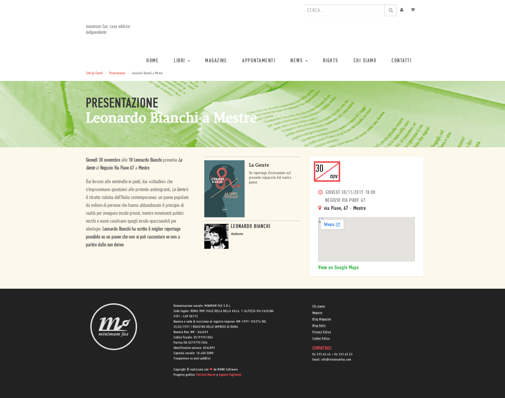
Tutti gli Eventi (94, 73)
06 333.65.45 (321, 354)
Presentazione (117, 73)
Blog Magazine (321, 319)
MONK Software (227, 369)
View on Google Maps (338, 268)
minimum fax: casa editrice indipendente (108, 29)
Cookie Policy (321, 338)
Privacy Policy (321, 332)
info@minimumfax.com (336, 359)
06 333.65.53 (343, 354)
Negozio (317, 313)
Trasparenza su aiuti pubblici (192, 358)
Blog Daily (319, 326)
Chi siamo (318, 306)
